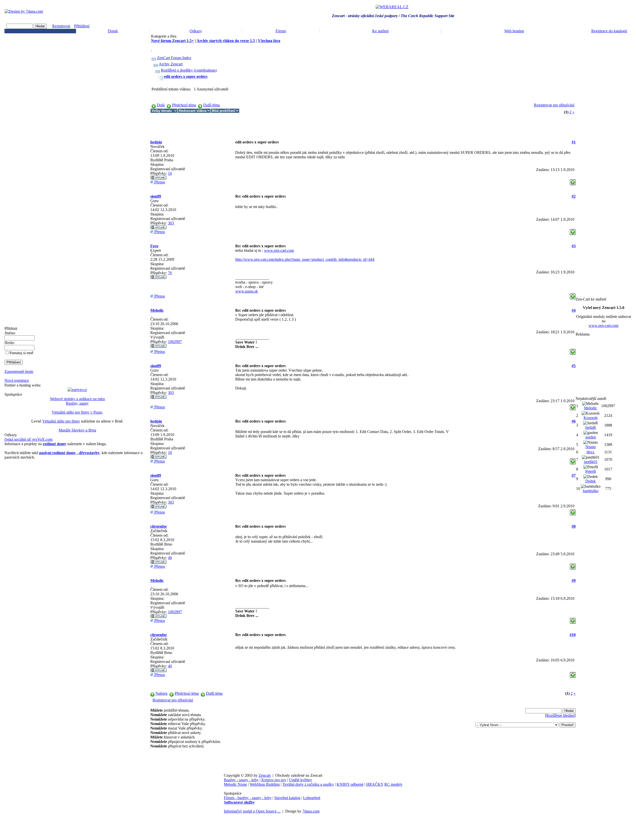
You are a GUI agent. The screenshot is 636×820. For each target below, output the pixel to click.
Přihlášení (81, 26)
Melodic (157, 310)
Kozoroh (590, 418)
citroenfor (158, 526)
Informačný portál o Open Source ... (252, 811)
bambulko (590, 491)
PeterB (590, 471)
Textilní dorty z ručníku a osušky (308, 784)
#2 (574, 196)
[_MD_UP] (573, 181)
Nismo (590, 447)
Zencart (265, 775)
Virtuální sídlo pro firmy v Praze (77, 412)
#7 (574, 475)
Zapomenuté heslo (18, 371)
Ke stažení (380, 31)
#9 (574, 580)
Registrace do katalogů (609, 31)
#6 (574, 421)
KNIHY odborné (350, 784)
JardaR (590, 427)
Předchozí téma (184, 105)
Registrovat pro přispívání (554, 105)
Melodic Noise (235, 784)
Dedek (590, 481)
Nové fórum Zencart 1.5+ (172, 41)
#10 (573, 635)
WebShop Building (265, 784)
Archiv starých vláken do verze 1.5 (226, 41)
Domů (113, 31)
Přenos (159, 182)
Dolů (161, 105)
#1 (574, 142)
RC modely (393, 784)
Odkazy (196, 31)
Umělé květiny (300, 780)
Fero (154, 246)
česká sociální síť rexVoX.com (28, 439)
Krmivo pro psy (273, 780)
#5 (574, 366)
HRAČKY (374, 784)
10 (170, 173)
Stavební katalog (287, 798)
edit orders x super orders (185, 76)
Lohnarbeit (311, 798)
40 (170, 558)
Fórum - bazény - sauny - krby (248, 798)
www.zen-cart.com (279, 250)
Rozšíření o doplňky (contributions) (189, 70)
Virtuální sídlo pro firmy (61, 421)
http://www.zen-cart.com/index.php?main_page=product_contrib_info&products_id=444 (304, 259)
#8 (574, 526)
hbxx (591, 452)
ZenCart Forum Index (174, 58)
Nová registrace (16, 380)
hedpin (156, 142)
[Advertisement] (240, 124)
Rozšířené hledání (560, 715)
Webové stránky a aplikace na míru (77, 399)
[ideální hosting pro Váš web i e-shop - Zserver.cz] (77, 390)
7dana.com (310, 811)
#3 (574, 246)
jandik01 (590, 462)
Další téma (211, 105)
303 (171, 223)
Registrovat (61, 26)
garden (590, 437)
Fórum (281, 31)
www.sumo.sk (246, 291)
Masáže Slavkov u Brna (77, 430)
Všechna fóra (269, 41)
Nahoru (161, 693)
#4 (574, 310)
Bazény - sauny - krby (241, 780)
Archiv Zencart (171, 64)
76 (170, 273)
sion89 (155, 196)
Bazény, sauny (77, 403)
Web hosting (514, 31)
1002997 (175, 342)
